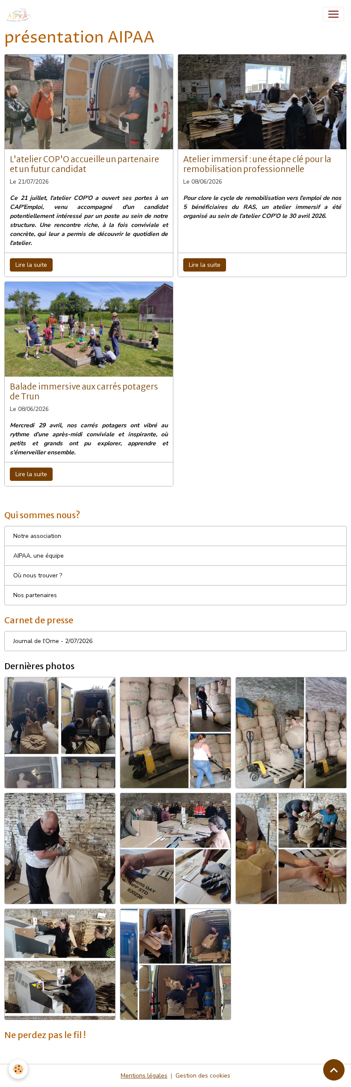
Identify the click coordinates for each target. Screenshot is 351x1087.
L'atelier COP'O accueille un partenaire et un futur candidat (84, 164)
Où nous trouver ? (37, 575)
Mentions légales (144, 1076)
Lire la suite (31, 265)
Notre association (37, 536)
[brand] (21, 14)
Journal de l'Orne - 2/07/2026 (52, 641)
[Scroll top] (334, 1070)
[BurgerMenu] (333, 14)
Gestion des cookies (203, 1076)
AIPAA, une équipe (38, 556)
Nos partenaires (35, 595)
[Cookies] (18, 1069)
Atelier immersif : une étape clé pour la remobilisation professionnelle (257, 164)
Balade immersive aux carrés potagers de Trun (84, 391)
